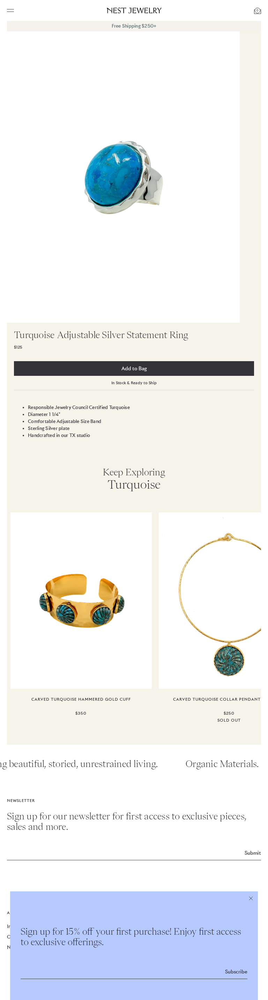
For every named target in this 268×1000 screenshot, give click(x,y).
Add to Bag (134, 368)
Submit (253, 853)
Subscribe (236, 972)
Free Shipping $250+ (134, 26)
